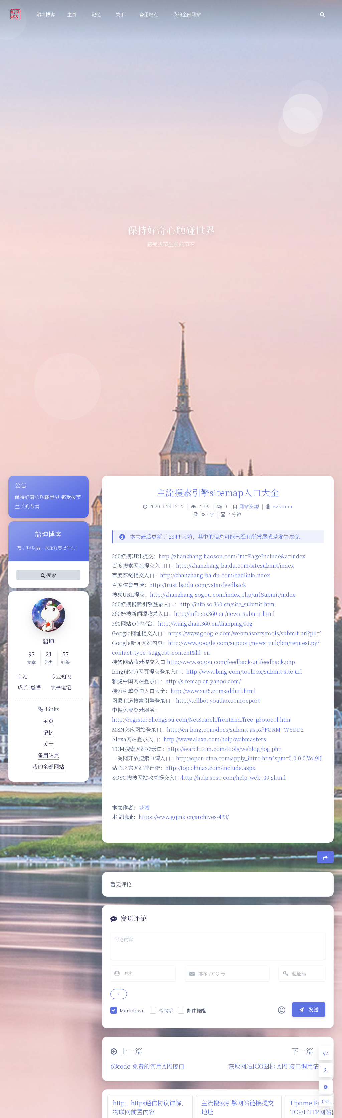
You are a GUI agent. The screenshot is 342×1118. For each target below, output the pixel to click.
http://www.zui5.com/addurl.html (213, 691)
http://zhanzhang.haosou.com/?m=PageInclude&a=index (232, 556)
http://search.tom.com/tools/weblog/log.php (224, 749)
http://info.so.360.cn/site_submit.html (227, 604)
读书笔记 (61, 687)
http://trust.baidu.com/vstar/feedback (197, 585)
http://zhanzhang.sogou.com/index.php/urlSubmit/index (222, 594)
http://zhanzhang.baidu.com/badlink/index (215, 575)
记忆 (48, 732)
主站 (23, 676)
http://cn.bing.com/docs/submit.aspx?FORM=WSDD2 (235, 729)
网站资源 (249, 506)
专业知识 (61, 676)
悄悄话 (166, 1010)
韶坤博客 (45, 14)
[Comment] (326, 1053)
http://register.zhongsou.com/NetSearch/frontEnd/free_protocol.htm (201, 719)
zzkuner (283, 506)
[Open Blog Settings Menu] (326, 1087)
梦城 (144, 807)
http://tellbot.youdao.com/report (218, 700)
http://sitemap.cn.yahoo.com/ (203, 681)
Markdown (132, 1010)
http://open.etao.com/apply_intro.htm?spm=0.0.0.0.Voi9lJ (249, 758)
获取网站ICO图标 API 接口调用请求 (276, 1065)
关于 (48, 744)
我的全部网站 (48, 766)
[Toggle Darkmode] (326, 1070)
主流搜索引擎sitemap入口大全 (218, 492)
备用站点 (48, 755)
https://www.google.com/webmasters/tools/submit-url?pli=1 (245, 633)
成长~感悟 (29, 687)
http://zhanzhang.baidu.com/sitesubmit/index (235, 565)
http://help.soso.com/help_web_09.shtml (234, 777)
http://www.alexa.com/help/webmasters (215, 739)
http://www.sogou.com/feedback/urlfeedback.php (231, 662)
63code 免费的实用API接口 (147, 1065)
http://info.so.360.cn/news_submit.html (224, 614)
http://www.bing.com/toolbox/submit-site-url (244, 671)
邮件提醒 (196, 1010)
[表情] (282, 1010)
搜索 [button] (50, 575)
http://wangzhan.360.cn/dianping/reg (205, 623)
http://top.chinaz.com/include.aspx (210, 768)
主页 (48, 721)
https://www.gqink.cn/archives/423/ (184, 817)
